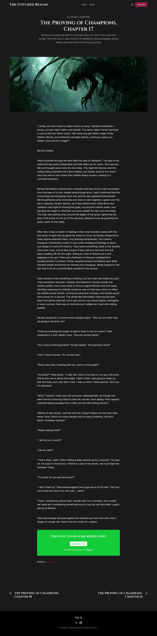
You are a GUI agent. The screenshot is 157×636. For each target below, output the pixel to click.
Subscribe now (78, 544)
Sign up (78, 617)
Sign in (90, 550)
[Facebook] (80, 622)
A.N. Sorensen (51, 562)
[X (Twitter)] (76, 622)
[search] (132, 4)
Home (84, 4)
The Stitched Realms (29, 4)
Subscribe (141, 5)
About (91, 4)
